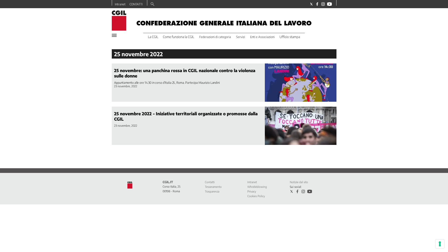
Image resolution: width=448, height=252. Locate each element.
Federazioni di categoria (215, 37)
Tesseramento (213, 187)
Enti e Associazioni (262, 37)
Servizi (240, 37)
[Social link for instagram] (323, 4)
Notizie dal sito (299, 182)
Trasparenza (212, 191)
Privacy (251, 191)
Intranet (120, 4)
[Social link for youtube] (329, 4)
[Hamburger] (114, 35)
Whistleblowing (257, 187)
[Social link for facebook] (317, 4)
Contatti (210, 182)
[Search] (152, 4)
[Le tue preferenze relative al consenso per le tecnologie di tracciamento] (439, 243)
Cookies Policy (256, 196)
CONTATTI (136, 4)
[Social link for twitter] (311, 4)
